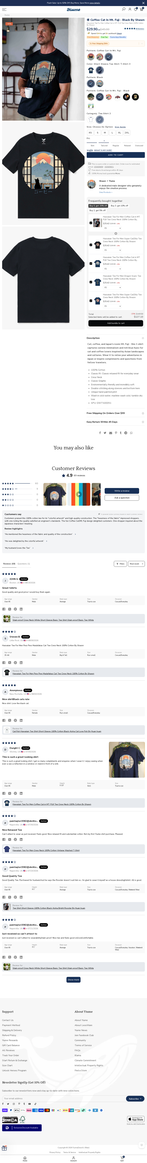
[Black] (91, 83)
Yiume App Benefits (118, 37)
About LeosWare (83, 1025)
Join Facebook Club (84, 1035)
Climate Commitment (85, 1060)
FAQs (77, 1050)
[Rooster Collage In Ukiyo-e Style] (135, 97)
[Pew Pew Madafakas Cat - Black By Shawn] (91, 106)
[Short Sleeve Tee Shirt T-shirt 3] (100, 70)
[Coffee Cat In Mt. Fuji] (109, 57)
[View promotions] (142, 43)
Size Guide (120, 127)
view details (106, 3)
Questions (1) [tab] (24, 563)
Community (80, 1040)
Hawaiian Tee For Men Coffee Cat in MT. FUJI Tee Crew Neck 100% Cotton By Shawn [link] (121, 218)
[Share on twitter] (9, 609)
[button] (130, 29)
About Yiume (81, 1020)
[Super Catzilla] (100, 57)
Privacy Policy (55, 1152)
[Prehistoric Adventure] (91, 97)
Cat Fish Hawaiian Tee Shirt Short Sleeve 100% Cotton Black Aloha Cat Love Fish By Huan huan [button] (57, 731)
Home (7, 15)
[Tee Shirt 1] (91, 119)
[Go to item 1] (54, 494)
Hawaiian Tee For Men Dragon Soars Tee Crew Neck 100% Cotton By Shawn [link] (122, 277)
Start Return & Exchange (14, 1060)
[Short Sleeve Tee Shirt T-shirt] (91, 70)
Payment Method (11, 1025)
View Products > (105, 192)
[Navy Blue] (100, 83)
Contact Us (7, 1020)
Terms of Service (83, 1045)
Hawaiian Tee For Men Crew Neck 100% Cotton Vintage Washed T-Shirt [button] (46, 850)
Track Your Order (10, 1055)
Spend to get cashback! (106, 33)
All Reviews (8, 1050)
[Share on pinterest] (15, 609)
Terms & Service (69, 1152)
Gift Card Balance (11, 1045)
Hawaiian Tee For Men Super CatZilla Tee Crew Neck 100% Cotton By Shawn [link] (122, 240)
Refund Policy (9, 1035)
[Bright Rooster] (126, 97)
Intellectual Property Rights (89, 1065)
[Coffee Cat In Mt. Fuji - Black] (100, 97)
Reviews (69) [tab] (9, 563)
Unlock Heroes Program (14, 1070)
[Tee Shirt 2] (100, 119)
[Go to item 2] (79, 494)
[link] (97, 223)
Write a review (121, 490)
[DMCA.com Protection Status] (10, 1122)
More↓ (117, 173)
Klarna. (78, 1055)
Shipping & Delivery (12, 1030)
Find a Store (81, 1070)
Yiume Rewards (10, 1040)
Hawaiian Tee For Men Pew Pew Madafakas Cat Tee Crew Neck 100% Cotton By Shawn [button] (53, 673)
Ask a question (121, 497)
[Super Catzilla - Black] (109, 97)
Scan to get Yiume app (136, 1124)
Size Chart (7, 1065)
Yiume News (81, 1030)
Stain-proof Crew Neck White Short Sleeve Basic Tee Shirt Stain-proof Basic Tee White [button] (53, 620)
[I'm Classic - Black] (117, 97)
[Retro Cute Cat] (91, 57)
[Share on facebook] (4, 609)
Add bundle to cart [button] (115, 323)
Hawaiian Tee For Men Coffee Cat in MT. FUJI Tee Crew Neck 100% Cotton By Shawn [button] (52, 804)
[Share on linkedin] (21, 609)
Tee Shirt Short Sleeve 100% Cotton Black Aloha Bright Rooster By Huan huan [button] (49, 908)
